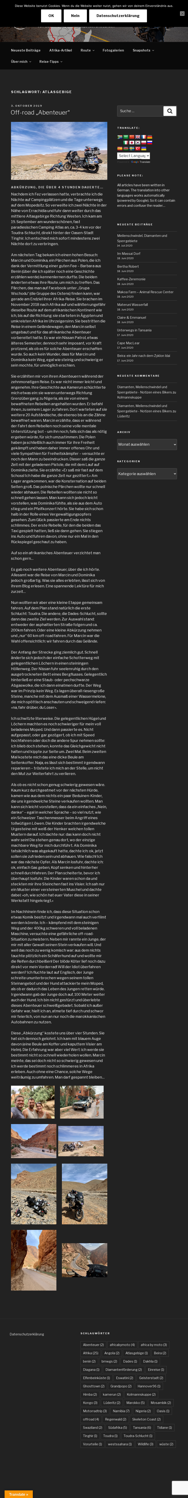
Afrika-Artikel (60, 50)
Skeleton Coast (146, 1419)
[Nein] (182, 13)
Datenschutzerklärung (27, 1334)
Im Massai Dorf (128, 253)
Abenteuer (93, 1345)
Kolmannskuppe (129, 397)
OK (51, 16)
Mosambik (161, 1403)
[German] (149, 137)
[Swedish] (132, 148)
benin (89, 1361)
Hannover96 (149, 1386)
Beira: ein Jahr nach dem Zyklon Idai (143, 356)
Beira (160, 1353)
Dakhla (150, 1361)
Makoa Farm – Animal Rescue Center (145, 292)
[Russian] (149, 143)
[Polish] (144, 143)
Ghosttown (94, 1386)
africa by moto (154, 1345)
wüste (166, 1444)
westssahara (120, 1444)
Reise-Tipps (49, 61)
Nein (75, 16)
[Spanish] (120, 148)
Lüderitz (123, 416)
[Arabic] (126, 137)
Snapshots (141, 50)
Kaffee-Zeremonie (131, 279)
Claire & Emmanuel (131, 317)
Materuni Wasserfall (132, 305)
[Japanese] (132, 143)
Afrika (90, 1353)
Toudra (110, 1436)
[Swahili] (126, 148)
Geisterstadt (151, 1378)
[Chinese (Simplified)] (132, 137)
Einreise (156, 1370)
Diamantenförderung (123, 1370)
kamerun (112, 1394)
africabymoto (122, 1345)
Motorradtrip (95, 1411)
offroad (91, 1419)
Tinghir (90, 1436)
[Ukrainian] (144, 148)
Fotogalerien (113, 50)
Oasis (163, 1411)
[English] (138, 137)
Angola (111, 1353)
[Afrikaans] (120, 137)
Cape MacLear (128, 343)
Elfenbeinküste (96, 1378)
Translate (145, 162)
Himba (90, 1394)
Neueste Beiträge (26, 50)
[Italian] (126, 143)
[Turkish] (138, 148)
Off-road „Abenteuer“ (40, 112)
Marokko (135, 1403)
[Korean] (138, 143)
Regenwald (115, 1419)
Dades (130, 1361)
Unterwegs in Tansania (134, 330)
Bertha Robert (128, 266)
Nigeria (143, 1411)
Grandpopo (121, 1386)
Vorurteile (92, 1444)
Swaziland (92, 1427)
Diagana (91, 1370)
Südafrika (117, 1427)
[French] (144, 137)
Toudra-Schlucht (138, 1436)
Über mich (19, 61)
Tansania (142, 1427)
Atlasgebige (136, 1353)
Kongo (90, 1403)
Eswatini (124, 1378)
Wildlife (145, 1444)
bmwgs (109, 1361)
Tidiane (164, 1427)
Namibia (121, 1411)
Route (86, 50)
